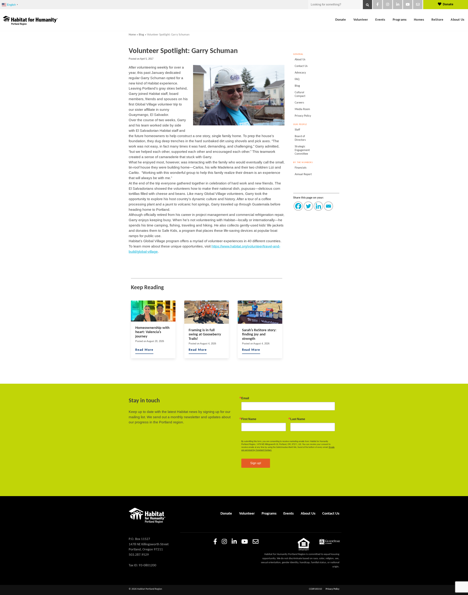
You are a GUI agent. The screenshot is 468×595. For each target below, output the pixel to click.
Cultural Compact (300, 94)
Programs (400, 20)
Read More (144, 350)
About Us (457, 20)
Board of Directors (300, 138)
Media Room (302, 109)
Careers (299, 102)
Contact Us (301, 66)
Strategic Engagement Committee (302, 150)
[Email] (328, 206)
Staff (297, 129)
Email (245, 398)
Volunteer (360, 20)
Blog (141, 34)
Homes (419, 20)
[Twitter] (308, 206)
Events (380, 20)
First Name (248, 419)
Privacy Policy (303, 115)
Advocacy (300, 72)
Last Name (297, 419)
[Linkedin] (318, 206)
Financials (300, 167)
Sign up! (255, 463)
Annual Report (303, 174)
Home (132, 34)
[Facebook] (298, 206)
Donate (448, 4)
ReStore (437, 20)
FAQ (297, 79)
